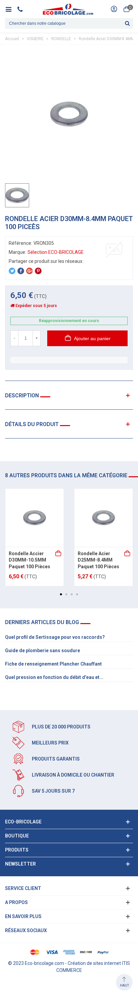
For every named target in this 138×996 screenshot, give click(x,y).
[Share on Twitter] (12, 271)
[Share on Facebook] (20, 271)
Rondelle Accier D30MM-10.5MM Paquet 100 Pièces (29, 560)
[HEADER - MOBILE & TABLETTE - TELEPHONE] (22, 9)
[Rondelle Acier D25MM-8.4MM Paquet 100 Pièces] (103, 518)
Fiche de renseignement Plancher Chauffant (53, 664)
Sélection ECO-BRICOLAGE (55, 252)
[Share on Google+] (29, 271)
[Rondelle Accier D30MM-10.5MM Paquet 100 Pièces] (34, 518)
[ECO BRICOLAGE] (68, 9)
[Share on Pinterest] (38, 271)
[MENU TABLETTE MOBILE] (11, 9)
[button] (61, 594)
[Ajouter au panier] (59, 554)
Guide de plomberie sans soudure (42, 650)
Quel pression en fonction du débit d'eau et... (54, 677)
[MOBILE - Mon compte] (114, 9)
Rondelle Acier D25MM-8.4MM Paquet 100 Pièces (98, 560)
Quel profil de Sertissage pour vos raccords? (55, 637)
